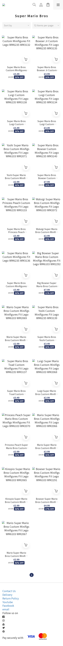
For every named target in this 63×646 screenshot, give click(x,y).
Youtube (7, 602)
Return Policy (10, 598)
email (5, 609)
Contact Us (9, 591)
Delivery (7, 595)
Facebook (8, 605)
